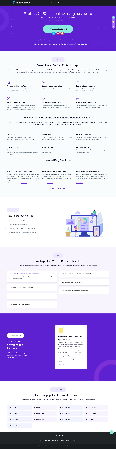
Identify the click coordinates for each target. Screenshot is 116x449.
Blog (62, 440)
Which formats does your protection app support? (25, 274)
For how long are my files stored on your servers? (76, 274)
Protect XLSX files (39, 407)
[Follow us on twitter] (56, 436)
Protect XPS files (90, 419)
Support (68, 3)
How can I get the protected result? (20, 304)
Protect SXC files (14, 425)
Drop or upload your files (59, 29)
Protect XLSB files (91, 407)
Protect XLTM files (91, 413)
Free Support (55, 440)
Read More (24, 183)
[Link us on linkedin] (62, 436)
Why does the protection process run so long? (75, 290)
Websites (74, 3)
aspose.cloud (64, 20)
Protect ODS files (65, 407)
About (80, 3)
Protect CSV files (14, 419)
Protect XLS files (13, 407)
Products (53, 3)
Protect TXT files (39, 419)
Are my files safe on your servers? (72, 282)
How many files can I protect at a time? (21, 287)
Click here (72, 44)
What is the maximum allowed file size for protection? (26, 296)
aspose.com (56, 20)
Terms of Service (67, 40)
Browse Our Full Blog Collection (58, 188)
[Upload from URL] (62, 33)
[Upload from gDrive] (58, 33)
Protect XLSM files (14, 413)
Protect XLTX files (65, 413)
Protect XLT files (39, 413)
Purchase (60, 3)
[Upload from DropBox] (53, 33)
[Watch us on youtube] (59, 436)
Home (41, 440)
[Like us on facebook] (53, 436)
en (101, 2)
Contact (74, 445)
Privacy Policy (76, 40)
